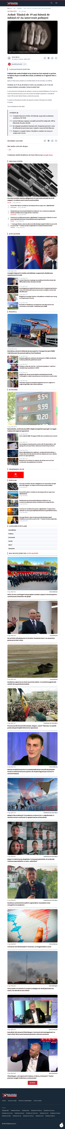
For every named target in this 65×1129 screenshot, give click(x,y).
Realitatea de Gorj (44, 1113)
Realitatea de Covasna (49, 1110)
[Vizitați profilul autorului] (9, 58)
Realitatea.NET (5, 1110)
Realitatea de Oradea (55, 1113)
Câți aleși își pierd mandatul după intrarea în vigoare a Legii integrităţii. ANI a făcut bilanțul (37, 383)
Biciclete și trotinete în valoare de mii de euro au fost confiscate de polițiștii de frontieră (36, 461)
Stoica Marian (53, 592)
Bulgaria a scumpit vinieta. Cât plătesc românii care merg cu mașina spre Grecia (32, 132)
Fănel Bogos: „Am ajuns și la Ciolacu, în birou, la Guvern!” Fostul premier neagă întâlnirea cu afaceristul (30, 1077)
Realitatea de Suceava (7, 1113)
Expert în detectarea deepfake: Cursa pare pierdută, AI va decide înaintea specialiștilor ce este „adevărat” (30, 860)
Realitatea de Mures (50, 1116)
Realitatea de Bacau (19, 1113)
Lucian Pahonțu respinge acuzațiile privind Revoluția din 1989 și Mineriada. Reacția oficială (34, 122)
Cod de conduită (37, 1100)
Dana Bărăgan (53, 986)
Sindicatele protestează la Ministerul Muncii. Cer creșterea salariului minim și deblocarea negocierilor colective (32, 212)
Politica (12, 227)
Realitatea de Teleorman (32, 1113)
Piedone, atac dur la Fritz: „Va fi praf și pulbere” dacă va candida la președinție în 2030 (37, 367)
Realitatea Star (25, 1110)
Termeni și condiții (12, 1100)
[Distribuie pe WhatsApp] (52, 58)
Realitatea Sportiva (15, 1110)
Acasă (10, 8)
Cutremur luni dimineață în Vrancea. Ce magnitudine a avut (29, 947)
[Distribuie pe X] (56, 58)
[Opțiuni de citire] (61, 1125)
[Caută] (51, 3)
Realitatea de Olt (39, 1116)
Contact (4, 1100)
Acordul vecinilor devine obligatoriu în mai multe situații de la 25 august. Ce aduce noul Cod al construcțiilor (30, 199)
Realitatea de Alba (6, 1116)
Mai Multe (32, 1083)
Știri (14, 8)
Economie (13, 207)
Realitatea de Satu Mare (51, 723)
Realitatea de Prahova (36, 1110)
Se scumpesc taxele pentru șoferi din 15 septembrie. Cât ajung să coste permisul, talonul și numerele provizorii (37, 445)
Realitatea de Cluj (17, 1116)
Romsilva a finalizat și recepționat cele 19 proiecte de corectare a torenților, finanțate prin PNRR (36, 305)
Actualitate (19, 8)
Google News (48, 155)
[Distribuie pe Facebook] (48, 58)
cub (10, 150)
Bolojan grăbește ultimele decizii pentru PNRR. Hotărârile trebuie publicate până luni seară (37, 359)
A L (19, 57)
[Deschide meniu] (56, 3)
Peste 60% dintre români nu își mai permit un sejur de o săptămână (32, 205)
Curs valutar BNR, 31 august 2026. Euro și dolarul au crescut (38, 436)
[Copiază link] (44, 58)
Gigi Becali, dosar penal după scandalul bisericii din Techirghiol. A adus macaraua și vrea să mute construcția (38, 375)
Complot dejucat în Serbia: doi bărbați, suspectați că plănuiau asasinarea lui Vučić (33, 117)
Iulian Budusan (53, 1029)
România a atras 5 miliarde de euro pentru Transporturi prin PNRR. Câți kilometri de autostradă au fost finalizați (31, 352)
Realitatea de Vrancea (28, 1116)
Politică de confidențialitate (25, 1100)
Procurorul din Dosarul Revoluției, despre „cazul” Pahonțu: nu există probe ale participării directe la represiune (31, 727)
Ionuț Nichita (54, 635)
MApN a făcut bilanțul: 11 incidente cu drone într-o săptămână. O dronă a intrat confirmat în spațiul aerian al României (30, 816)
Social (9, 202)
